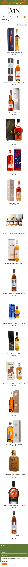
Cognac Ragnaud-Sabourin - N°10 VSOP (14, 82)
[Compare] (14, 51)
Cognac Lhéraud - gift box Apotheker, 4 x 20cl (14, 233)
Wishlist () (18, 3)
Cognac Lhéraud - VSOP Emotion (14, 52)
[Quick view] (16, 51)
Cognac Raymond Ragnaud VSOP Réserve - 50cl (14, 536)
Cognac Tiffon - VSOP (14, 203)
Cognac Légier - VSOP (14, 414)
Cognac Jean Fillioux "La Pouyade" (14, 263)
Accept (4, 563)
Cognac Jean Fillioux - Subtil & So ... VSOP (14, 323)
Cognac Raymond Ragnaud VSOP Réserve (14, 293)
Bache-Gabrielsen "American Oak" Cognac (14, 505)
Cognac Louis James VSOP (14, 353)
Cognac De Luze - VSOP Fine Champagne (14, 112)
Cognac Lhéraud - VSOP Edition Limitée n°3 (14, 383)
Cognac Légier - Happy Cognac (14, 444)
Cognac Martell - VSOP (14, 173)
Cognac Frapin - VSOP (14, 143)
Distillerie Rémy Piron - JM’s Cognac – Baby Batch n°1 (14, 475)
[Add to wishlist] (12, 51)
